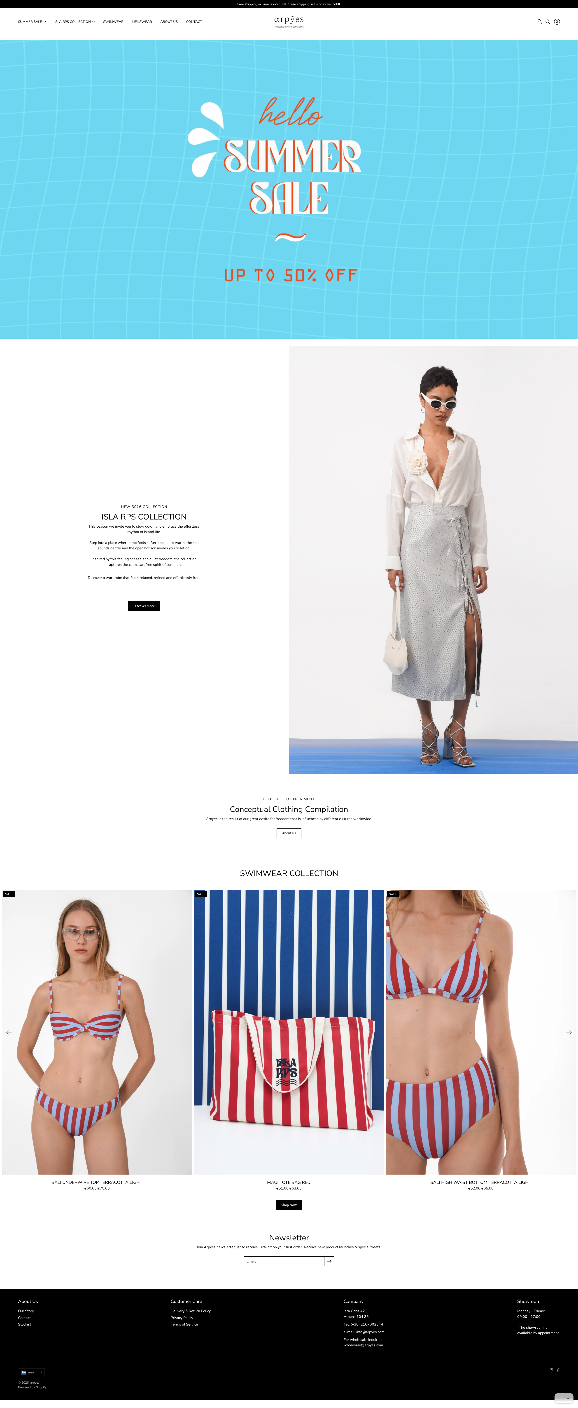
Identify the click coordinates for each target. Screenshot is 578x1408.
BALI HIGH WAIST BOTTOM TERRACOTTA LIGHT (480, 1182)
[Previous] (9, 1032)
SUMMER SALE (30, 21)
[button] (547, 21)
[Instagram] (552, 1370)
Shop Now (289, 1205)
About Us (289, 833)
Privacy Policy (182, 1317)
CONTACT (194, 21)
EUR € (31, 1372)
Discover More (144, 606)
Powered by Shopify (32, 1387)
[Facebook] (558, 1370)
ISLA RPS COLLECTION (72, 21)
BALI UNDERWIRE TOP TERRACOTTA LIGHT (96, 1182)
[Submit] (329, 1261)
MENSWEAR (142, 21)
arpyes (35, 1382)
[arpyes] (289, 21)
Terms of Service (184, 1324)
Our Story (26, 1311)
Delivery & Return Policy (191, 1311)
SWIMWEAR (113, 21)
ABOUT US (169, 21)
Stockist (24, 1324)
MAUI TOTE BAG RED (289, 1182)
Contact (24, 1317)
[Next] (568, 1032)
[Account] (539, 21)
